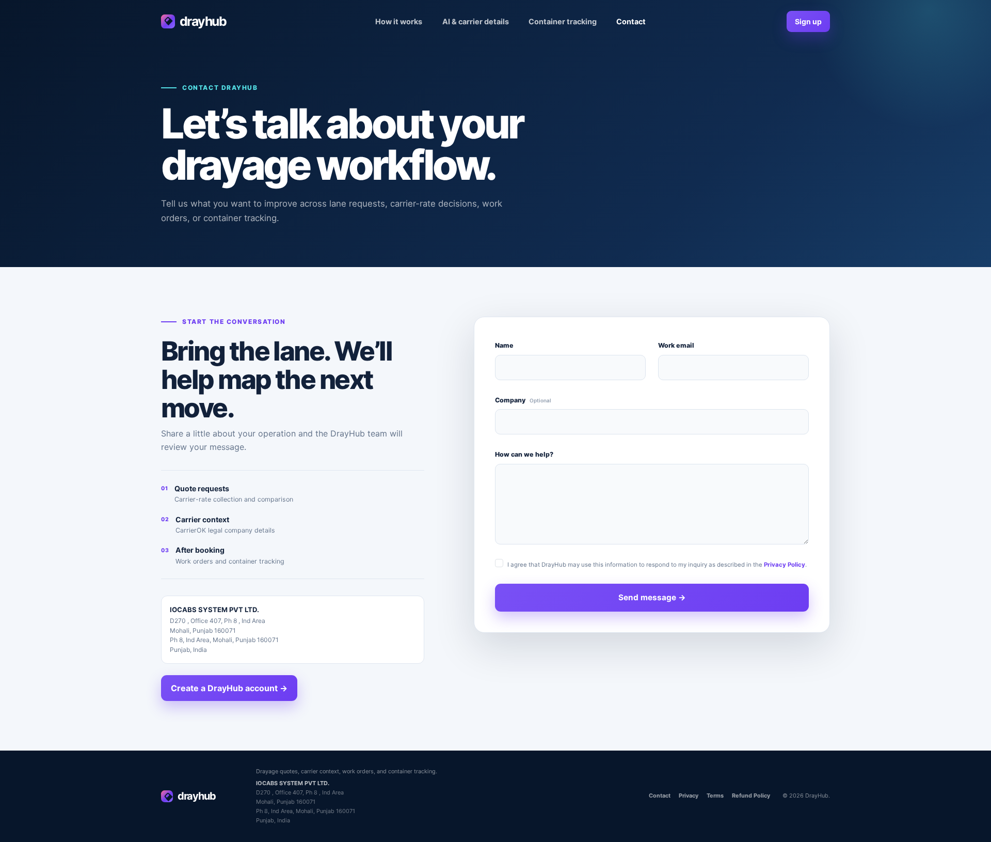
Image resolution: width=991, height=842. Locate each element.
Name (504, 345)
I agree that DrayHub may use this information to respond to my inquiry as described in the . (657, 564)
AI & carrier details (475, 21)
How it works (398, 21)
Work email (676, 345)
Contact (631, 21)
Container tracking (563, 21)
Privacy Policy (784, 564)
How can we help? (524, 454)
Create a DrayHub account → (229, 688)
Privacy (688, 795)
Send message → (652, 597)
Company (523, 400)
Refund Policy (751, 795)
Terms (715, 795)
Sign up (808, 21)
